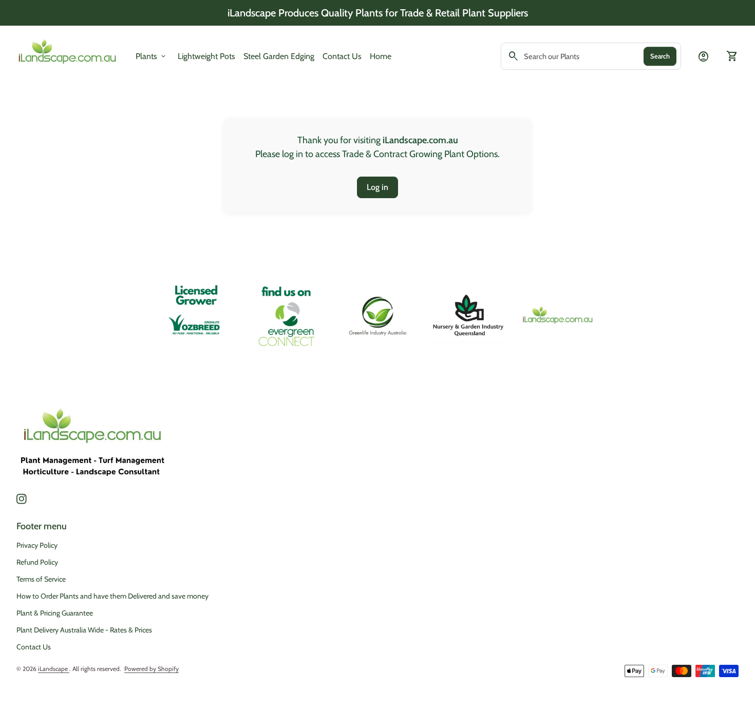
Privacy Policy (37, 545)
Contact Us (342, 56)
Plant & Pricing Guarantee (54, 613)
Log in (377, 187)
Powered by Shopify (151, 668)
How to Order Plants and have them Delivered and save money (112, 596)
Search (660, 56)
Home (380, 56)
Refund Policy (37, 562)
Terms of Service (41, 579)
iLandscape (53, 668)
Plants (151, 56)
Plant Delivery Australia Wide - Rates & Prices (84, 630)
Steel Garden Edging (278, 56)
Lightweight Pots (206, 56)
